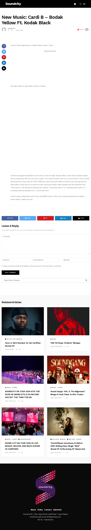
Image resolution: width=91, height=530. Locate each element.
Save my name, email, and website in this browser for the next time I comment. (32, 266)
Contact (48, 510)
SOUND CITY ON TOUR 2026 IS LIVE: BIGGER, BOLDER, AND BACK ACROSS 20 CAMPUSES (22, 446)
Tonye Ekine (9, 349)
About (33, 510)
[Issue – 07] (45, 487)
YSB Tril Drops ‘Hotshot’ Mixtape (65, 343)
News (15, 387)
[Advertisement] (50, 68)
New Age (72, 439)
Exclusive (55, 439)
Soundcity (11, 28)
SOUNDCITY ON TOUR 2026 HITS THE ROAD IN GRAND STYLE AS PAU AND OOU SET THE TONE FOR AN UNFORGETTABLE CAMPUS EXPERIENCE (22, 397)
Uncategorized (25, 439)
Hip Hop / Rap (11, 339)
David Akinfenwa (56, 346)
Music (20, 339)
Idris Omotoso (10, 401)
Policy (40, 510)
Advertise (57, 510)
